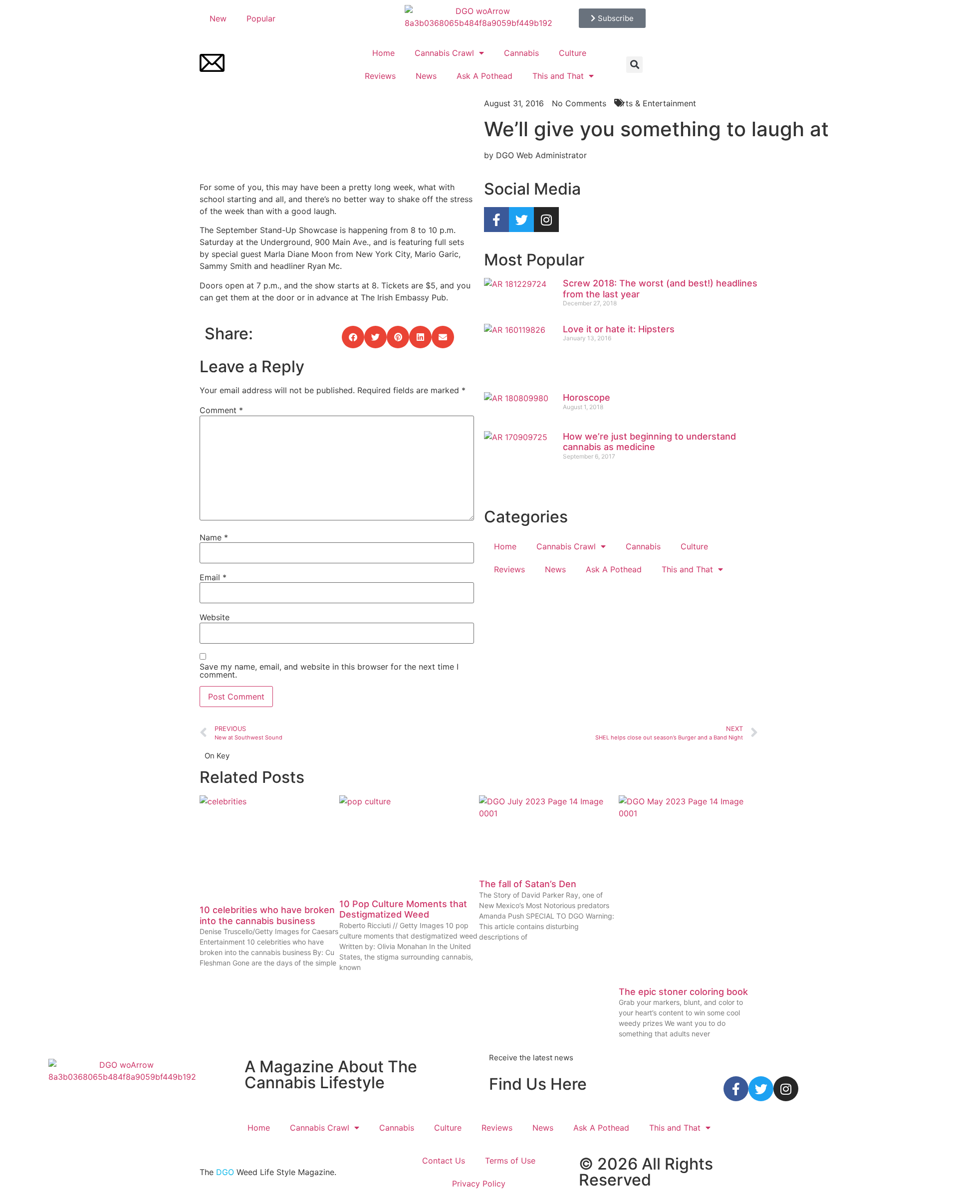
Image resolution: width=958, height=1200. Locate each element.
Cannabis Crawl (444, 53)
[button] (634, 64)
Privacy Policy (478, 1184)
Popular (260, 18)
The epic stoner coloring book (683, 991)
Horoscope (586, 397)
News (426, 76)
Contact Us (443, 1161)
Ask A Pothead (484, 76)
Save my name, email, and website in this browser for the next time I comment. (329, 671)
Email (213, 577)
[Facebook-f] (496, 219)
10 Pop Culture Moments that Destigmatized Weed (403, 909)
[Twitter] (521, 219)
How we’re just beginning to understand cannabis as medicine (649, 442)
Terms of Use (510, 1161)
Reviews (380, 76)
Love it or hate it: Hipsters (619, 329)
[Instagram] (546, 219)
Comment (221, 410)
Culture (572, 53)
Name (214, 537)
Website (215, 617)
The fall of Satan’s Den (527, 884)
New (218, 18)
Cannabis (521, 53)
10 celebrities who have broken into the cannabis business (267, 915)
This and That (558, 76)
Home (383, 53)
